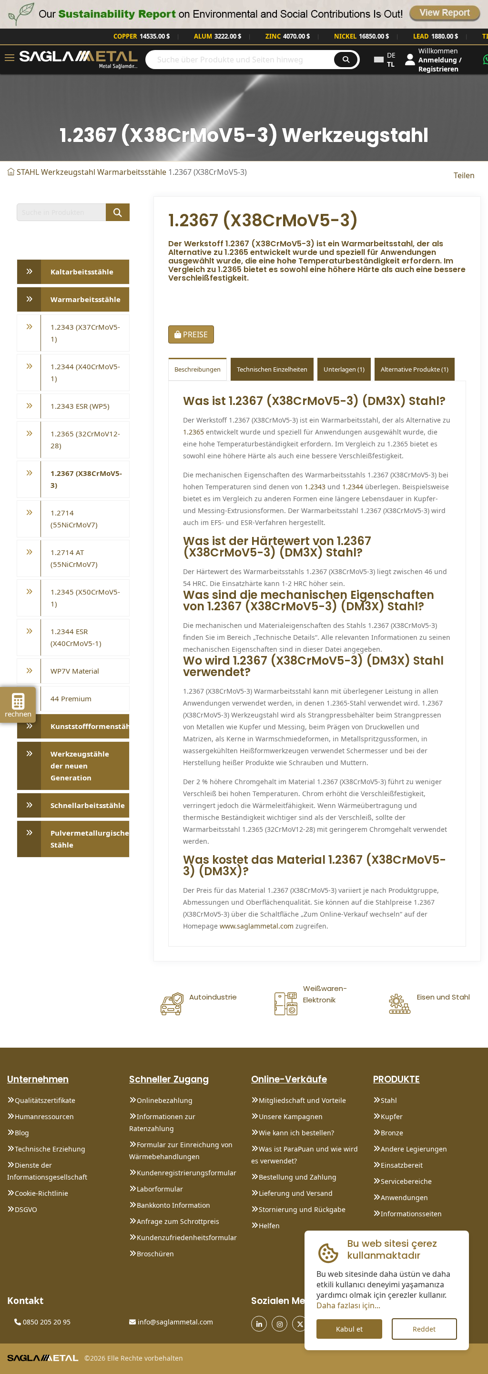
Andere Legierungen (414, 1148)
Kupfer (392, 1116)
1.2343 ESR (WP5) (80, 406)
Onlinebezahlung (165, 1100)
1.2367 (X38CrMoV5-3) (86, 479)
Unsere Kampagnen (291, 1116)
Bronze (392, 1132)
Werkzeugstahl (68, 172)
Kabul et (349, 1329)
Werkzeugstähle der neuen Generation (80, 765)
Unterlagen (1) (344, 369)
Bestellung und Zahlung (297, 1177)
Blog (22, 1132)
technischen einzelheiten (272, 369)
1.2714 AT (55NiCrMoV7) (74, 558)
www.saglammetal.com (257, 925)
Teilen (464, 175)
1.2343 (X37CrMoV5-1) (85, 333)
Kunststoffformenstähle (90, 726)
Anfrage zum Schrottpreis (178, 1221)
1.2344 (352, 486)
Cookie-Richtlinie (41, 1193)
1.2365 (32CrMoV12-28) (85, 439)
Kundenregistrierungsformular (186, 1172)
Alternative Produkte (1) (414, 369)
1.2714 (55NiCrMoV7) (74, 518)
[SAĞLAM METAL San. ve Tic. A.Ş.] (78, 58)
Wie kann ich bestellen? (296, 1132)
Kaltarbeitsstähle (82, 271)
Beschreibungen (197, 369)
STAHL (28, 172)
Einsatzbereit (402, 1165)
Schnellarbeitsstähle (88, 805)
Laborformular (160, 1188)
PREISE (194, 334)
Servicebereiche (406, 1181)
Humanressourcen (44, 1116)
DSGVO (26, 1209)
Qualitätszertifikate (45, 1100)
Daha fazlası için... (348, 1305)
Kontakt (25, 1300)
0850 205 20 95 (46, 1321)
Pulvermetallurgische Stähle (90, 838)
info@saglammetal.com (174, 1321)
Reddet (424, 1329)
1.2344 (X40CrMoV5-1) (85, 372)
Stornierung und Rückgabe (302, 1209)
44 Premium (71, 698)
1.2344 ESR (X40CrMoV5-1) (76, 637)
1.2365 (193, 431)
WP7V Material (75, 671)
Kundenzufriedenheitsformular (187, 1237)
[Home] (11, 172)
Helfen (269, 1225)
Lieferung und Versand (296, 1193)
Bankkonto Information (173, 1205)
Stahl (389, 1100)
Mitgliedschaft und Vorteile (302, 1100)
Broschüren (155, 1253)
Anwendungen (404, 1197)
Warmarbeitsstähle (131, 172)
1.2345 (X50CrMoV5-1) (85, 597)
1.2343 (315, 486)
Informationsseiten (411, 1213)
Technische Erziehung (50, 1148)
